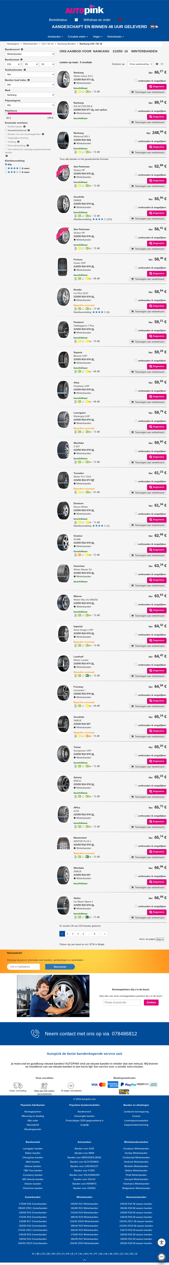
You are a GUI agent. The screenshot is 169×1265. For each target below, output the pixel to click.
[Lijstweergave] (157, 64)
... (89, 933)
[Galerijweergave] (162, 64)
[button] (161, 1242)
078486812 (124, 1033)
